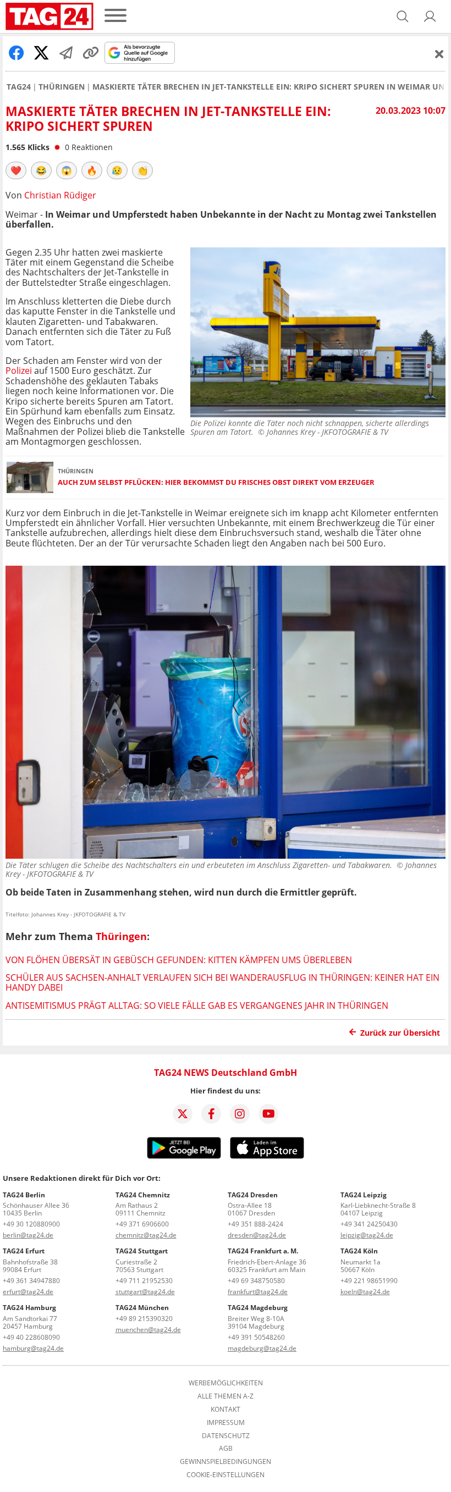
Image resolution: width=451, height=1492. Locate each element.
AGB (226, 1448)
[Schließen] (439, 54)
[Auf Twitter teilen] (41, 53)
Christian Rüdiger (60, 195)
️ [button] (15, 170)
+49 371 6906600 (142, 1224)
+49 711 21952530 (144, 1280)
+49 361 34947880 (31, 1280)
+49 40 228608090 (31, 1337)
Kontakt (225, 1409)
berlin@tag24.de (28, 1235)
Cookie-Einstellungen (225, 1475)
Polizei (19, 370)
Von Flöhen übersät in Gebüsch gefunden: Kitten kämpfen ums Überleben (179, 960)
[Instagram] (240, 1114)
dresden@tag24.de (257, 1235)
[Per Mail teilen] (66, 53)
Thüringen (61, 86)
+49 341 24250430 (369, 1224)
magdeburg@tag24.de (262, 1348)
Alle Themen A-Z (225, 1396)
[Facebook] (211, 1114)
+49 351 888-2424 (255, 1224)
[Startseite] (50, 16)
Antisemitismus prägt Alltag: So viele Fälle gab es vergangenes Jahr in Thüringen (197, 1005)
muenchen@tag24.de (148, 1329)
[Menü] (116, 16)
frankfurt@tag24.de (258, 1291)
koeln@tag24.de (365, 1291)
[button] (430, 16)
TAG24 (19, 86)
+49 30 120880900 (31, 1224)
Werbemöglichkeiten (226, 1383)
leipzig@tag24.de (366, 1235)
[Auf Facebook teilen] (17, 53)
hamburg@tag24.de (33, 1348)
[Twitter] (183, 1114)
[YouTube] (268, 1114)
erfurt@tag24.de (28, 1291)
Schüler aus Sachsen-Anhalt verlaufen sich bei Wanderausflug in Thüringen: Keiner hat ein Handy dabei (222, 982)
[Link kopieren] (91, 53)
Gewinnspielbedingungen (225, 1462)
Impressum (226, 1423)
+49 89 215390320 (144, 1318)
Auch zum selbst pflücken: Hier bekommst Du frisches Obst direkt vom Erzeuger (216, 482)
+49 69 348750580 (256, 1280)
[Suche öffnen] (402, 16)
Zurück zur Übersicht (400, 1032)
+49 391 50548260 (256, 1337)
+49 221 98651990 (369, 1280)
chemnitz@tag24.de (146, 1235)
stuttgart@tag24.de (145, 1291)
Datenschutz (226, 1436)
